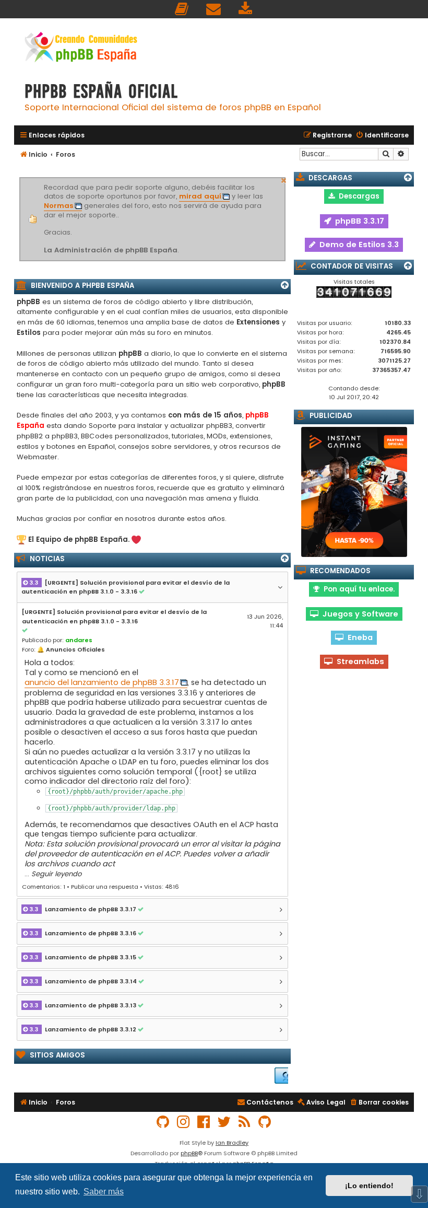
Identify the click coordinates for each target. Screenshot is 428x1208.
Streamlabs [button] (358, 661)
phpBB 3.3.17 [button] (357, 221)
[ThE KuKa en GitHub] (265, 1122)
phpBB (189, 1153)
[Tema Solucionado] (143, 591)
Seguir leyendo (56, 874)
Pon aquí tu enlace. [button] (357, 589)
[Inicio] (81, 48)
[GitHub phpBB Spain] (163, 1122)
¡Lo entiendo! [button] (369, 1185)
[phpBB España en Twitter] (224, 1122)
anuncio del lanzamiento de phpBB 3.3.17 (102, 683)
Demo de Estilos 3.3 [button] (357, 244)
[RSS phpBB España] (244, 1122)
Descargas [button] (357, 196)
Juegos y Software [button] (358, 614)
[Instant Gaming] (354, 492)
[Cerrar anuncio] (284, 179)
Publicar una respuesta (104, 886)
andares (78, 640)
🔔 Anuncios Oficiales (71, 649)
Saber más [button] (104, 1191)
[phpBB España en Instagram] (183, 1122)
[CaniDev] (283, 1075)
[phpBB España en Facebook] (204, 1122)
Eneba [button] (358, 637)
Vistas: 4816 (161, 886)
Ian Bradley (232, 1143)
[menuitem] (182, 9)
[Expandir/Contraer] (285, 285)
